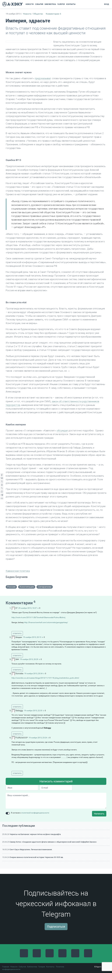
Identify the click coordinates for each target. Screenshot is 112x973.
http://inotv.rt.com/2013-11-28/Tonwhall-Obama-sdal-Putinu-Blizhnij (38, 617)
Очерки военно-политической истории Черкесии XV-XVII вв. (36, 857)
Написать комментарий (56, 781)
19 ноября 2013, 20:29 (29, 659)
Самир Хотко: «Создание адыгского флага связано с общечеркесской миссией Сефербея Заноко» (53, 842)
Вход (106, 4)
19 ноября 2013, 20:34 (33, 674)
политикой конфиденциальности (35, 813)
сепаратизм (44, 586)
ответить (17, 633)
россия (11, 586)
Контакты (50, 967)
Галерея (41, 967)
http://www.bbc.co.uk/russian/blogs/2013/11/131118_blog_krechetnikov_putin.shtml (45, 678)
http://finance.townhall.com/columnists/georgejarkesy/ (46, 622)
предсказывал (43, 78)
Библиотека (32, 967)
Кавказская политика (18, 570)
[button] (77, 4)
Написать (99, 813)
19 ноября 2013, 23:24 (38, 738)
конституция (27, 586)
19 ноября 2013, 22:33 (33, 711)
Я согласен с (30, 813)
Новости (27, 14)
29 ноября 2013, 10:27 (27, 608)
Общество (38, 14)
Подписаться (56, 926)
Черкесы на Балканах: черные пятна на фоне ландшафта (35, 834)
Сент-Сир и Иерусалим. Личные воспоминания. (31, 849)
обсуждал (62, 430)
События (22, 967)
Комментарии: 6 (53, 14)
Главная (5, 967)
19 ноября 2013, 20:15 (32, 637)
